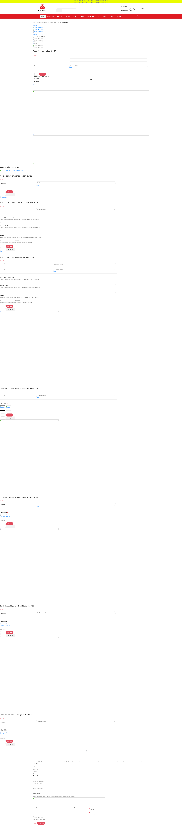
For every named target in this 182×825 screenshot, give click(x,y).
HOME (42, 16)
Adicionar (42, 74)
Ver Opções (41, 823)
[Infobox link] (91, 9)
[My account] (141, 16)
